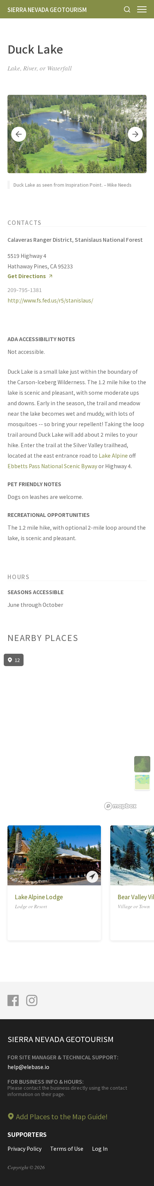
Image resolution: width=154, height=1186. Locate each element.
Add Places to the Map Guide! (62, 1116)
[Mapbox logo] (120, 806)
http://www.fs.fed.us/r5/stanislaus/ (50, 300)
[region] (77, 732)
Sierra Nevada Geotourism (47, 9)
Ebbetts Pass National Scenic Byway (52, 466)
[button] (18, 134)
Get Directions (26, 276)
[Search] (127, 9)
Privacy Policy (24, 1148)
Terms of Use (66, 1148)
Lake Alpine (113, 455)
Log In (100, 1148)
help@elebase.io (28, 1067)
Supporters (27, 1134)
